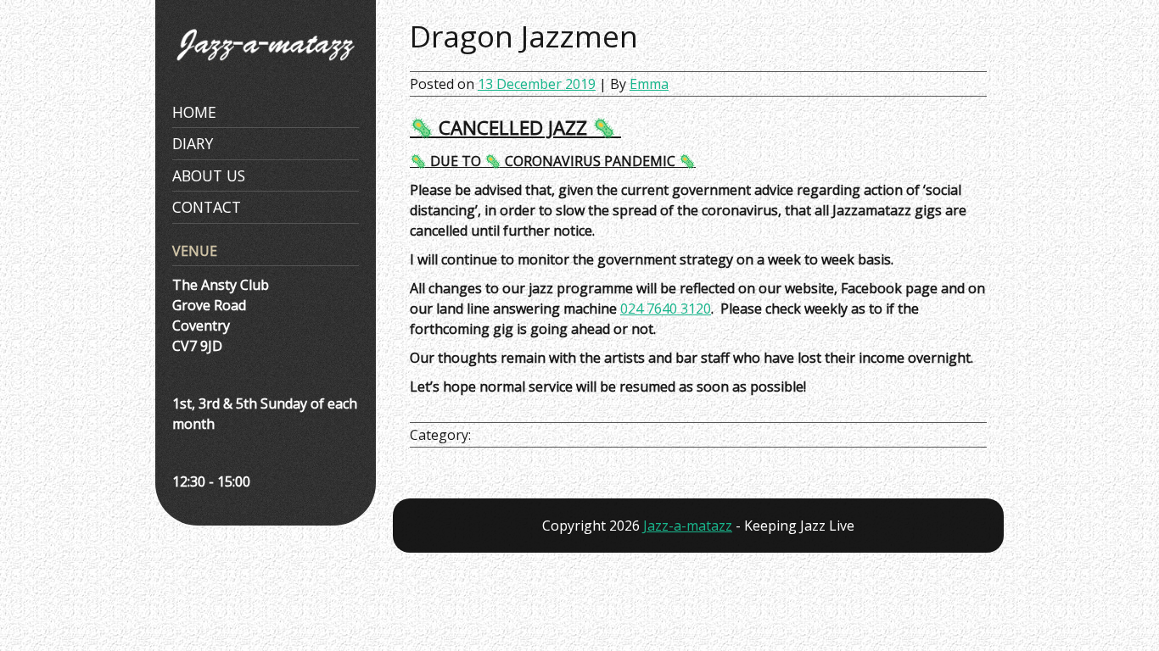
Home (194, 112)
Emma (649, 84)
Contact (206, 207)
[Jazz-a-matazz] (265, 69)
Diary (192, 143)
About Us (208, 175)
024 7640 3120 (665, 308)
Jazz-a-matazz (687, 525)
